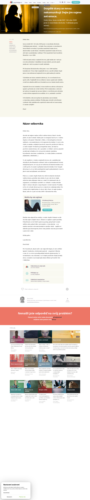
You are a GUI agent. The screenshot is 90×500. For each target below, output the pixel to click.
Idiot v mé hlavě (43, 340)
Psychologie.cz (16, 2)
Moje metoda (57, 340)
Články (26, 2)
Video (34, 2)
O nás (52, 2)
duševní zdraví (12, 52)
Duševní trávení (29, 340)
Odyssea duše (71, 390)
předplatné (57, 317)
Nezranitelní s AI (58, 364)
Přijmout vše (22, 497)
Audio (30, 2)
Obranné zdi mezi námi (30, 364)
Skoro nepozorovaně (16, 364)
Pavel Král (30, 298)
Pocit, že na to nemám (29, 390)
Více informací (6, 492)
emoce (10, 41)
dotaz (54, 319)
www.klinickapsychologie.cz (33, 302)
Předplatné (75, 2)
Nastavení (9, 497)
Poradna (39, 2)
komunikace (12, 45)
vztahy (11, 43)
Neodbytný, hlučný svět (44, 364)
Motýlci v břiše (43, 390)
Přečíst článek (47, 210)
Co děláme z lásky (72, 364)
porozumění (12, 48)
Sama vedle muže (16, 390)
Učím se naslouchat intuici (16, 340)
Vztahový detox (47, 200)
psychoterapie (13, 50)
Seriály (44, 2)
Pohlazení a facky (58, 390)
